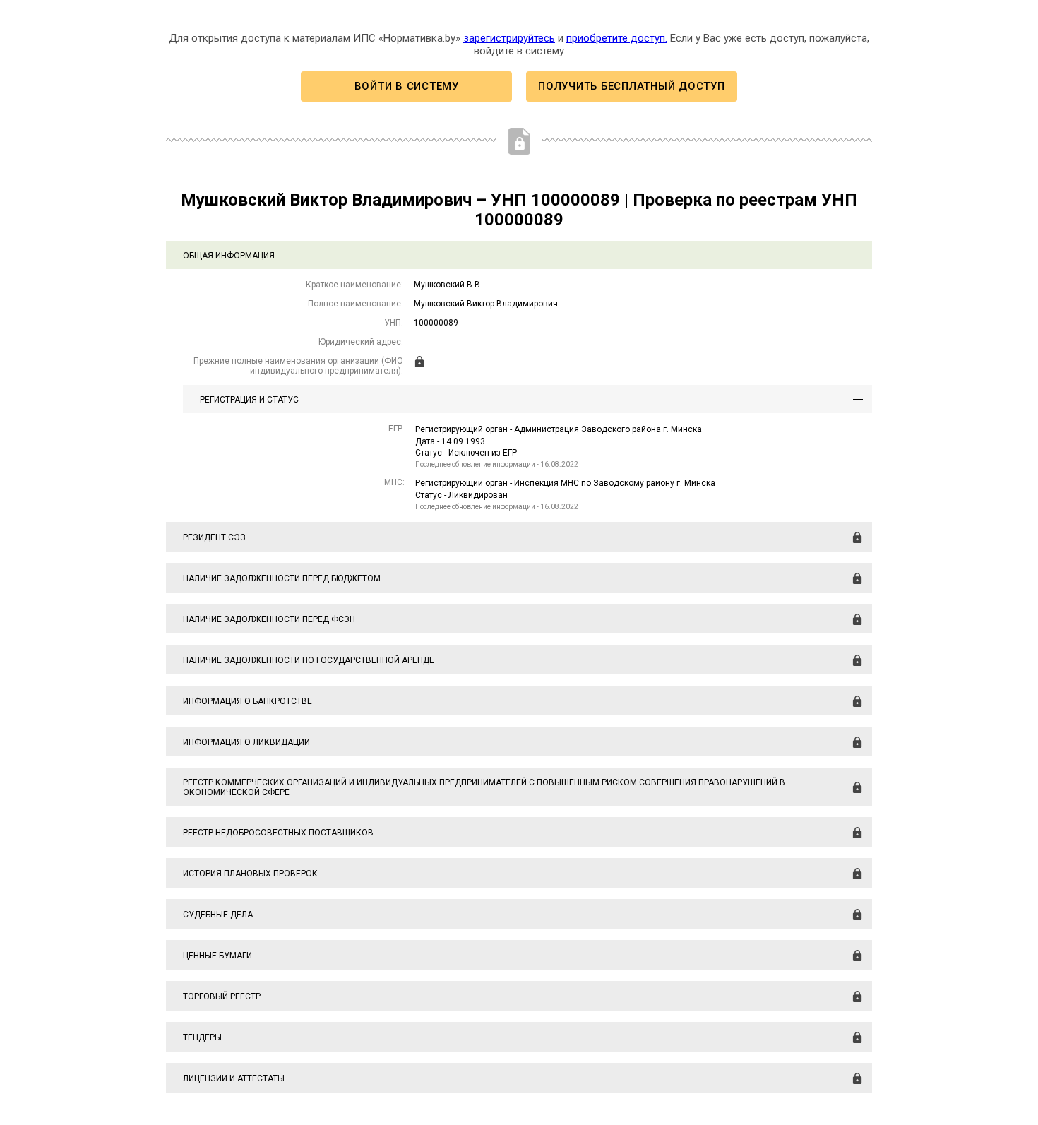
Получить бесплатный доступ (631, 86)
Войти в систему (406, 86)
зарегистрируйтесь (509, 38)
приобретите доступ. (616, 38)
